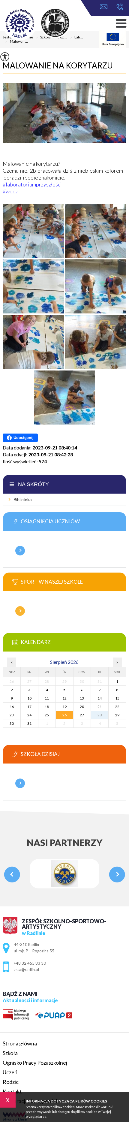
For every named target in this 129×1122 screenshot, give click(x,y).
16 (12, 706)
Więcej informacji (20, 550)
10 (29, 698)
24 (29, 715)
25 (47, 715)
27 (82, 715)
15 (117, 698)
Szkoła (10, 1053)
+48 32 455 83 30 (118, 7)
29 (117, 715)
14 (100, 698)
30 (12, 723)
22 (117, 706)
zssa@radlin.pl (105, 7)
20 (82, 706)
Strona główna (20, 1043)
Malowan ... (16, 42)
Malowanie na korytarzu (58, 65)
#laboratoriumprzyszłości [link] (32, 184)
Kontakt (12, 1091)
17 (29, 706)
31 (29, 723)
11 (47, 698)
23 (12, 715)
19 (64, 706)
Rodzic (11, 1081)
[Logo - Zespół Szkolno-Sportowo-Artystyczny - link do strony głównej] (45, 23)
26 (64, 715)
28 (100, 715)
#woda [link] (10, 191)
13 (82, 698)
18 (47, 706)
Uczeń (10, 1072)
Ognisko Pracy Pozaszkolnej (35, 1062)
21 (100, 706)
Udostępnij (24, 437)
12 (64, 698)
